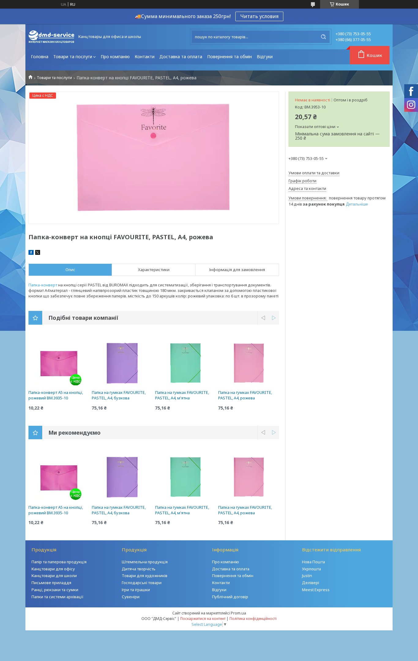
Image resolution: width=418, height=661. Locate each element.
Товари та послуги (72, 56)
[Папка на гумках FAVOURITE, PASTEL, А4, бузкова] (122, 362)
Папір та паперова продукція (59, 562)
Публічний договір (230, 596)
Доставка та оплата (180, 56)
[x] (37, 253)
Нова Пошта (313, 562)
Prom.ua (238, 613)
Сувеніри (131, 596)
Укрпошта (311, 569)
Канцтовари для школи (54, 575)
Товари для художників (144, 575)
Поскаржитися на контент (203, 618)
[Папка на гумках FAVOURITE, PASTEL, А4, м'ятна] (185, 362)
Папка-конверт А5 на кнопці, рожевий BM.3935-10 (55, 395)
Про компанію (115, 56)
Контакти (145, 56)
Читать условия (259, 16)
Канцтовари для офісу (53, 569)
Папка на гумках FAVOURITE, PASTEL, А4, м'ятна (182, 395)
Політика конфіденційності (253, 618)
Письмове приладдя (51, 582)
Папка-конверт (42, 285)
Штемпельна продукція (145, 562)
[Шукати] (323, 37)
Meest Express (316, 589)
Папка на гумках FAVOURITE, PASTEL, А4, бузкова (119, 395)
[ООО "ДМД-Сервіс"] (51, 36)
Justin (307, 575)
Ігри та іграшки (136, 589)
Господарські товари (142, 582)
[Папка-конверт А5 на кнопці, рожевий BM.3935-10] (58, 362)
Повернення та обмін (229, 56)
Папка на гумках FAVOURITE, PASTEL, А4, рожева (245, 395)
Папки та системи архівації (58, 596)
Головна (39, 56)
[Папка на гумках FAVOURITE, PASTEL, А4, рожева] (248, 362)
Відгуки (265, 56)
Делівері (310, 582)
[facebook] (31, 253)
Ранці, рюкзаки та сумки (55, 589)
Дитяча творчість (138, 569)
